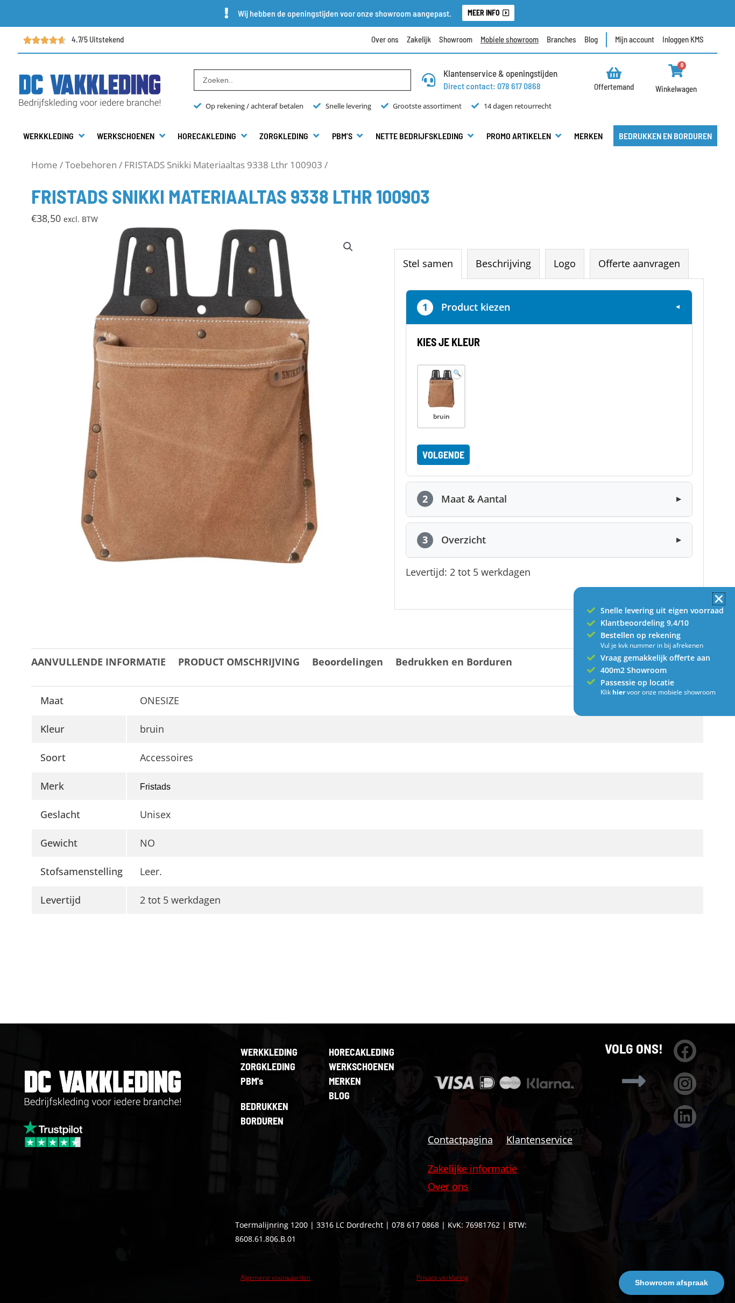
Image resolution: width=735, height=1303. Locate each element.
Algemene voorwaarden (275, 1277)
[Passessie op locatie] (591, 682)
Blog (591, 39)
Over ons (385, 39)
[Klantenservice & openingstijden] (428, 80)
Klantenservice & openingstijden (500, 73)
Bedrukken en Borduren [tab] (453, 661)
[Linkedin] (685, 1116)
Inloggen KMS (683, 39)
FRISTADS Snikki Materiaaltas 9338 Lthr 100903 (223, 165)
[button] (54, 136)
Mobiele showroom (509, 39)
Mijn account (634, 39)
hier (619, 692)
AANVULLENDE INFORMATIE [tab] (98, 661)
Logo (565, 263)
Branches (561, 39)
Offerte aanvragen (639, 263)
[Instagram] (685, 1083)
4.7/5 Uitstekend (98, 39)
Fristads (155, 786)
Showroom (455, 39)
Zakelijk (419, 39)
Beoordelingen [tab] (347, 661)
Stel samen (428, 263)
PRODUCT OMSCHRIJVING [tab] (239, 661)
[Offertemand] (614, 73)
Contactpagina (460, 1139)
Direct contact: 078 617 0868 (492, 86)
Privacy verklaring (442, 1277)
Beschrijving (503, 263)
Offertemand (614, 86)
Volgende (443, 455)
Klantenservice (539, 1139)
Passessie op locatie (637, 682)
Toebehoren (91, 165)
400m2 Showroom (633, 670)
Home (44, 165)
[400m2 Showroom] (591, 670)
